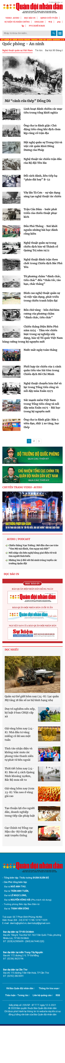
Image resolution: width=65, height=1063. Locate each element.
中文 (50, 22)
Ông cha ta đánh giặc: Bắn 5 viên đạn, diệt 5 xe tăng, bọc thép (41, 423)
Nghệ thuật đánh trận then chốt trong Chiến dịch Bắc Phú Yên (43, 263)
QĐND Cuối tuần (49, 18)
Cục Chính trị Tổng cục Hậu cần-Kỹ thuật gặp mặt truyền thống (19, 831)
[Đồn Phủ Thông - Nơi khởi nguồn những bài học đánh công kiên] (11, 232)
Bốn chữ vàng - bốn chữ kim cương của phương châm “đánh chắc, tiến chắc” (41, 313)
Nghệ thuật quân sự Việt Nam (17, 50)
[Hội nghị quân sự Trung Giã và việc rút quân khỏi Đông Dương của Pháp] (11, 148)
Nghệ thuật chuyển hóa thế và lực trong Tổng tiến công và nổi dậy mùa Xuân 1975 (43, 387)
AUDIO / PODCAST (18, 539)
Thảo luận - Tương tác (16, 995)
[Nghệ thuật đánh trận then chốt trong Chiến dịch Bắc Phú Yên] (11, 265)
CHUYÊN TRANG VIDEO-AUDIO (22, 487)
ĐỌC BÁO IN (29, 18)
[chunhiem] (32, 474)
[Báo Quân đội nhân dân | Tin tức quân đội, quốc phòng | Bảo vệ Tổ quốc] (32, 7)
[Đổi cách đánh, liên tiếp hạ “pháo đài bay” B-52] (11, 181)
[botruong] (32, 455)
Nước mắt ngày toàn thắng (40, 349)
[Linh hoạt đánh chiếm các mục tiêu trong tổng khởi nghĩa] (11, 115)
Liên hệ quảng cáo (42, 995)
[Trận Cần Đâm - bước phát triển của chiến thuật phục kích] (11, 215)
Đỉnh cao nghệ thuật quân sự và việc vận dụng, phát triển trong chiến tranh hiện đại (42, 296)
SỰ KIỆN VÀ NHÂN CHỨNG (17, 22)
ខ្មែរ (23, 26)
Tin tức (39, 50)
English (39, 22)
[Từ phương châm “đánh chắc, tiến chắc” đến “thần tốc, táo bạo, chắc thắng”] (11, 282)
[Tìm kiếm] (53, 33)
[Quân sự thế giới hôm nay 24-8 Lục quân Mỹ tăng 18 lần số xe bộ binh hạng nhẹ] (32, 674)
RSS (58, 995)
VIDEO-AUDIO (12, 18)
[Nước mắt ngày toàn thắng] (11, 356)
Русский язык (37, 26)
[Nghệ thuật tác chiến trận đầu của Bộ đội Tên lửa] (11, 165)
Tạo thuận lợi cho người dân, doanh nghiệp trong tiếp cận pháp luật (20, 812)
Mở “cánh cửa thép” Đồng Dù (28, 101)
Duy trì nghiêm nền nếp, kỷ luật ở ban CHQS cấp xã (20, 712)
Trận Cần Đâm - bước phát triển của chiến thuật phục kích (40, 213)
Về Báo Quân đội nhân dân (19, 988)
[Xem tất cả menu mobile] (60, 33)
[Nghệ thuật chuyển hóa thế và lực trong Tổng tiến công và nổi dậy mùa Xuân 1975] (11, 389)
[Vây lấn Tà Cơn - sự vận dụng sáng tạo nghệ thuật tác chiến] (11, 198)
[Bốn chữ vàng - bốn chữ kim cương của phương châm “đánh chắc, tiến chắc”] (11, 316)
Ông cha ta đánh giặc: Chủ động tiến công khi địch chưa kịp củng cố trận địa (42, 129)
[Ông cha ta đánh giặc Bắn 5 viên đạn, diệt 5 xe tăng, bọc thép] (11, 425)
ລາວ (59, 22)
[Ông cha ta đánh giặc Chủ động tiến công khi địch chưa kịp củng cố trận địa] (11, 131)
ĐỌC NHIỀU (12, 649)
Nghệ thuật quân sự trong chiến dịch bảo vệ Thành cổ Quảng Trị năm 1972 (41, 246)
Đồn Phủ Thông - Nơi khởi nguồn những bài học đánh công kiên (41, 230)
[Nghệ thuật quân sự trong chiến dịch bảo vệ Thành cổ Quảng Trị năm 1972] (11, 249)
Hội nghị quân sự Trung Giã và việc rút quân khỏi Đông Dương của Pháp (43, 146)
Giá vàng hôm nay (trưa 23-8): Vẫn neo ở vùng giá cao (19, 792)
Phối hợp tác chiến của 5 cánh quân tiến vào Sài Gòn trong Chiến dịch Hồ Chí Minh (42, 370)
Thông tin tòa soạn (49, 988)
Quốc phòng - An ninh (23, 44)
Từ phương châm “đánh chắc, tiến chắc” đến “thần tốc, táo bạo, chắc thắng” (42, 280)
